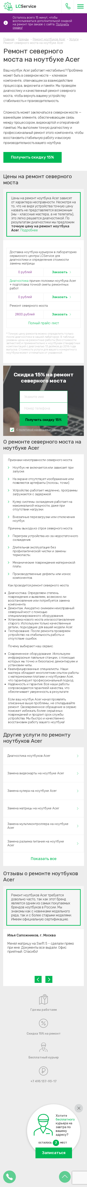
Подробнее (29, 230)
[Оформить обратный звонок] (9, 1177)
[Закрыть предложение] (79, 1108)
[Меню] (80, 6)
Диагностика (19, 281)
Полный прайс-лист (43, 323)
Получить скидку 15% (32, 157)
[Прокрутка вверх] (64, 1177)
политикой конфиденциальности (41, 429)
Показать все (44, 858)
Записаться (53, 1152)
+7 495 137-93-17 (67, 6)
